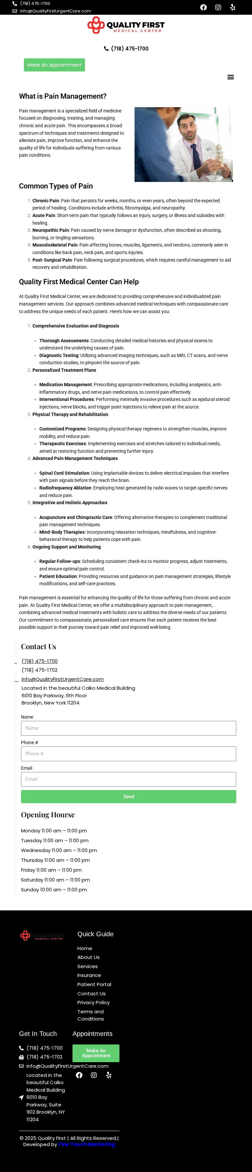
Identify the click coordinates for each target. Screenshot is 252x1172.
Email (26, 768)
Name (27, 717)
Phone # (29, 742)
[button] (230, 76)
